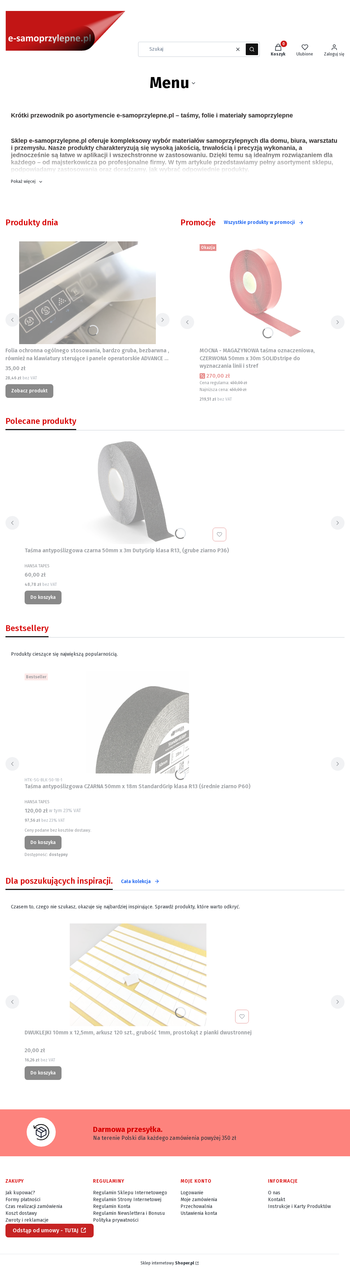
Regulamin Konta (111, 1206)
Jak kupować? (20, 1193)
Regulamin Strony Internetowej (127, 1199)
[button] (252, 49)
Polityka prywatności (115, 1220)
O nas (274, 1193)
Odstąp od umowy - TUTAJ (45, 1230)
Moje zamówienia (198, 1199)
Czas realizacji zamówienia (33, 1206)
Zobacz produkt (29, 391)
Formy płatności (22, 1199)
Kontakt (276, 1199)
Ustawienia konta (198, 1213)
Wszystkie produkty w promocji (259, 222)
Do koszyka (43, 597)
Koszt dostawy (21, 1213)
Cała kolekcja (136, 881)
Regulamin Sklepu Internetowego (130, 1193)
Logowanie (191, 1193)
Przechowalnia (196, 1206)
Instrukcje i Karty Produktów (299, 1206)
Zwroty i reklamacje (27, 1220)
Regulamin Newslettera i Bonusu (129, 1213)
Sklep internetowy (167, 1263)
